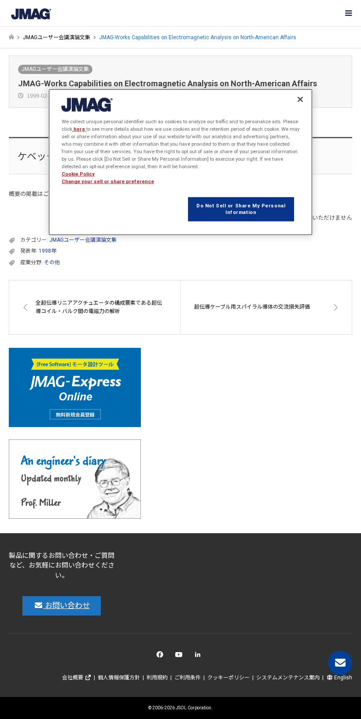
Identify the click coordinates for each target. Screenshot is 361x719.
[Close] (300, 99)
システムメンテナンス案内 (288, 678)
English (342, 678)
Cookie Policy (78, 174)
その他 (52, 262)
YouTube (180, 656)
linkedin (200, 656)
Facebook (161, 656)
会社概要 (73, 678)
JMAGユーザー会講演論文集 (55, 69)
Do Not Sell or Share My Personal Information (240, 208)
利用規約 (157, 678)
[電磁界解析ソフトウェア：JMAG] (31, 13)
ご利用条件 (187, 678)
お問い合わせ (66, 605)
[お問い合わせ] (340, 663)
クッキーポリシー (228, 678)
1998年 (47, 251)
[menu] (348, 13)
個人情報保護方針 (119, 678)
